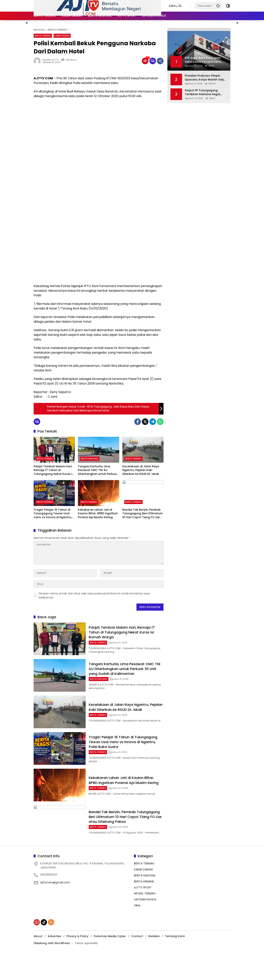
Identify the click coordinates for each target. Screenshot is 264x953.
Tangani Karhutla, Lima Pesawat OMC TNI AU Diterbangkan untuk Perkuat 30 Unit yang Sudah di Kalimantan (98, 470)
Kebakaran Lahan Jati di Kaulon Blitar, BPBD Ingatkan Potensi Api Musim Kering (98, 513)
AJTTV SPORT (143, 887)
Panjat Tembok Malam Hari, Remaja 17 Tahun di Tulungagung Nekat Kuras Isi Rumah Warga (54, 470)
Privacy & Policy (77, 936)
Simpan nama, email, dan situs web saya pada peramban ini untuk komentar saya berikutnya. (94, 595)
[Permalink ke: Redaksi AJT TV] (38, 60)
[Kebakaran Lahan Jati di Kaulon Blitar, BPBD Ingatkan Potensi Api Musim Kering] (98, 493)
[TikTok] (44, 922)
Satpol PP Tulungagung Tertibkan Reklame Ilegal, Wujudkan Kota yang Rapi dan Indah (203, 92)
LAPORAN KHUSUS (145, 899)
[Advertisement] (99, 129)
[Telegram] (152, 421)
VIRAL (137, 905)
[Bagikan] (160, 61)
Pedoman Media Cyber (110, 936)
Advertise (54, 936)
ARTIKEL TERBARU (145, 893)
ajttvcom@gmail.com (55, 882)
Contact (137, 936)
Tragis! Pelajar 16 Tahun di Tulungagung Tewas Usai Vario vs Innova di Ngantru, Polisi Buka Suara (53, 513)
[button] (218, 6)
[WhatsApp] (160, 421)
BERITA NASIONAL (90, 458)
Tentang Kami (175, 936)
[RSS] (51, 922)
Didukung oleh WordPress (52, 943)
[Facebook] (137, 421)
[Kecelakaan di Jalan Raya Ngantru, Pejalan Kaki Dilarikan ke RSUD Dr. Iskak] (143, 450)
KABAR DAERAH (62, 35)
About (38, 936)
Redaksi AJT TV (51, 60)
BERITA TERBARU (43, 35)
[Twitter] (145, 421)
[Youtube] (37, 922)
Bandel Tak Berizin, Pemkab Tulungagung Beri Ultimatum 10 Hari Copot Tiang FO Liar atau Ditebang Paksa (142, 513)
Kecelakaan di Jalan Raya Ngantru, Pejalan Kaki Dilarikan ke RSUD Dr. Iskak (140, 470)
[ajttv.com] (97, 6)
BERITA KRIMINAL (144, 881)
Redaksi (153, 936)
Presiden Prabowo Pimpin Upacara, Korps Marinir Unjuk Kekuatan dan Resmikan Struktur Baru (205, 77)
